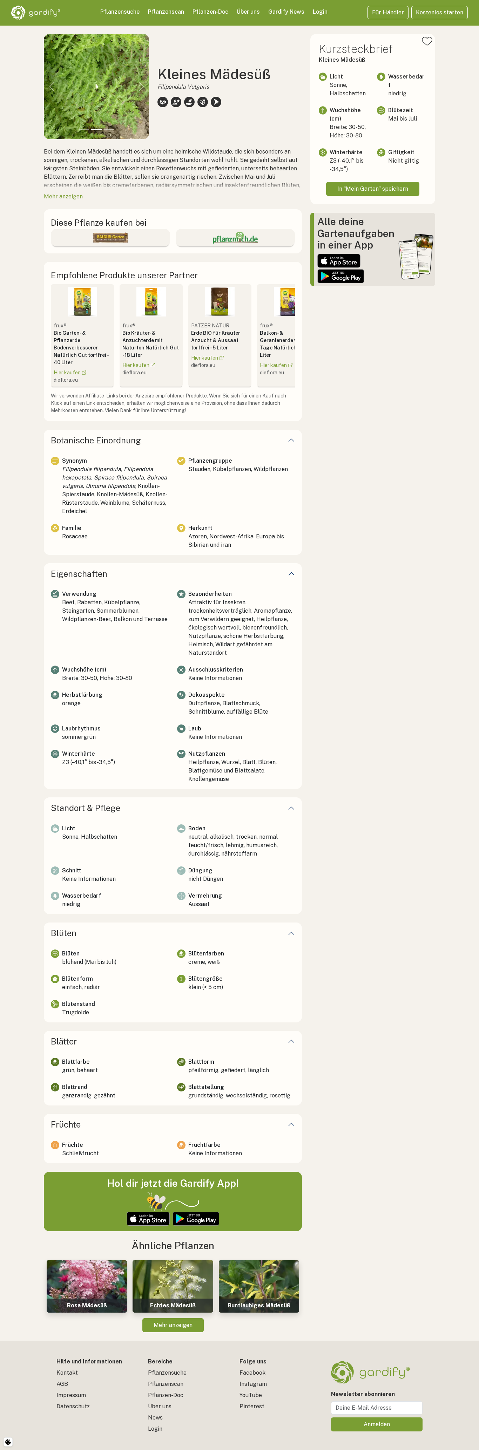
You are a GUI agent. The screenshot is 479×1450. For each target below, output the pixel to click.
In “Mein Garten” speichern (372, 188)
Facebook (252, 1372)
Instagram (253, 1384)
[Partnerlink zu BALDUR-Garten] (110, 237)
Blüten (63, 933)
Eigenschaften (79, 574)
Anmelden (377, 1424)
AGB (62, 1384)
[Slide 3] (109, 129)
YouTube (251, 1395)
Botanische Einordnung (96, 440)
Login (320, 11)
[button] (52, 86)
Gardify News (286, 11)
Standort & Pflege (85, 808)
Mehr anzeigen (173, 1325)
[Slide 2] (96, 129)
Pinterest (252, 1406)
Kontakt (67, 1372)
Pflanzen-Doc (210, 11)
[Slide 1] (84, 129)
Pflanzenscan (166, 11)
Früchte (66, 1124)
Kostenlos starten (439, 12)
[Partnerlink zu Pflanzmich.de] (235, 237)
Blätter (64, 1041)
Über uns (248, 11)
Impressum (71, 1395)
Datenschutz (73, 1406)
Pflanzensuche (120, 11)
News (155, 1417)
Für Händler (388, 12)
